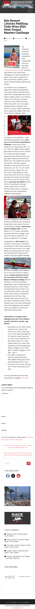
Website (4, 430)
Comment (5, 393)
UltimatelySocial (18, 608)
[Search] (29, 463)
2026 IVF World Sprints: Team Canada (16, 535)
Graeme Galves (19, 38)
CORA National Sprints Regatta (13, 70)
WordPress (26, 602)
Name (4, 416)
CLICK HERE (25, 378)
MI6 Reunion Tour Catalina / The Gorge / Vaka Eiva (17, 557)
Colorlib (13, 602)
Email (3, 423)
